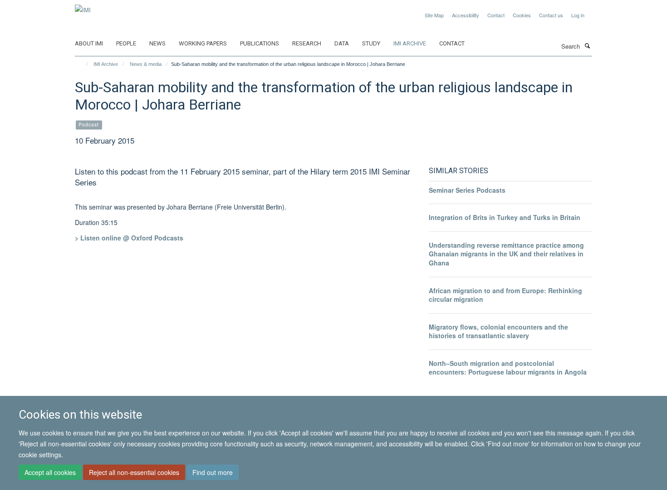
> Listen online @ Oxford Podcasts (129, 237)
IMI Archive (409, 43)
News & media (146, 64)
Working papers (203, 43)
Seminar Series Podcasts (467, 190)
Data (341, 43)
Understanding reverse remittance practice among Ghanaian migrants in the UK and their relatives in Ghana (506, 253)
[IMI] (83, 6)
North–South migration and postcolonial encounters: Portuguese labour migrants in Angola (508, 368)
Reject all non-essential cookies (134, 472)
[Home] (83, 64)
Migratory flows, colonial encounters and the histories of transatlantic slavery (498, 331)
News (157, 43)
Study (371, 43)
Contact (496, 15)
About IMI (89, 43)
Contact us (551, 15)
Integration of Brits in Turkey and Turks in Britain (504, 217)
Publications (259, 43)
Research (306, 43)
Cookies (522, 15)
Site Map (434, 15)
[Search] (587, 45)
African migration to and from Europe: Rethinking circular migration (505, 295)
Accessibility (465, 15)
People (126, 43)
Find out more (212, 472)
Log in (577, 15)
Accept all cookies (50, 472)
